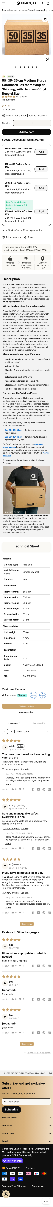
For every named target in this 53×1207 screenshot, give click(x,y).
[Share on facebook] (33, 790)
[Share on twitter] (38, 789)
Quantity (6, 123)
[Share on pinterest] (44, 789)
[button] (48, 3)
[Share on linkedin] (49, 789)
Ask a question (26, 712)
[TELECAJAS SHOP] (26, 3)
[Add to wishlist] (45, 19)
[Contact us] (6, 1194)
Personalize (37, 1186)
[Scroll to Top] (48, 1192)
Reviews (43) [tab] (14, 723)
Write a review (26, 706)
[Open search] (5, 731)
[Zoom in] (45, 57)
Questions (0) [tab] (39, 723)
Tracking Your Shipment (14, 1186)
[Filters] (12, 731)
